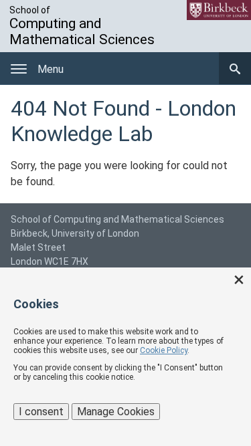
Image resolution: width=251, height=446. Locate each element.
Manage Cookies (116, 411)
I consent (41, 411)
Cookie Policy (163, 350)
